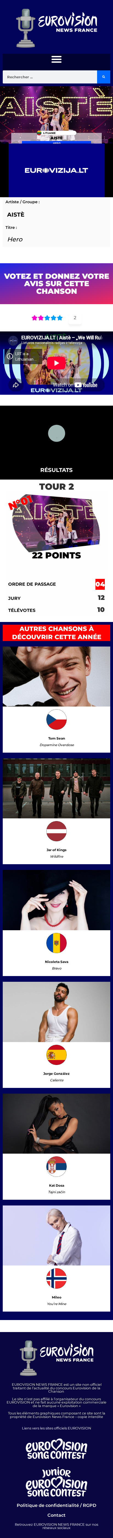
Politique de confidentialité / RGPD (56, 1505)
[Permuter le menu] (56, 59)
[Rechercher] (103, 76)
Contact (56, 1515)
